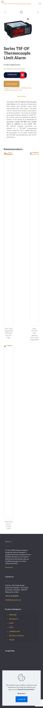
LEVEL (11, 627)
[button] (28, 19)
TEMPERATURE (26, 88)
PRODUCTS (16, 88)
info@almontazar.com (13, 600)
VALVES (11, 640)
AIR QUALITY (13, 619)
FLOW (11, 623)
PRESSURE (13, 615)
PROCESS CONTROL (16, 636)
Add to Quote (11, 84)
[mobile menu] (40, 3)
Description (21, 96)
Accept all (21, 699)
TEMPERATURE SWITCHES (13, 90)
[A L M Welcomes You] (16, 3)
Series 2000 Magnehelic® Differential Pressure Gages (8, 333)
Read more (9, 567)
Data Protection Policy (26, 689)
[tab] (21, 96)
